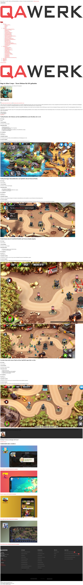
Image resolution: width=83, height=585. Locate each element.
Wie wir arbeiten (7, 24)
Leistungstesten (7, 55)
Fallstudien (4, 59)
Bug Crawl (4, 58)
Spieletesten (6, 30)
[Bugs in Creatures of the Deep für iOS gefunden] (18, 492)
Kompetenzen (5, 46)
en (0, 21)
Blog (5, 27)
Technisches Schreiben (8, 32)
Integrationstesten (7, 52)
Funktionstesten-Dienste (8, 49)
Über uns (4, 23)
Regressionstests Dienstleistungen (10, 39)
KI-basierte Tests (7, 44)
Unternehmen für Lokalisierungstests (10, 43)
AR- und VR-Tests (8, 37)
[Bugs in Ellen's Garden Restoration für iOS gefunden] (18, 467)
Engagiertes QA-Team (24, 564)
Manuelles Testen (7, 47)
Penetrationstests (7, 40)
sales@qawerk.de (2, 560)
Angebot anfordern (3, 62)
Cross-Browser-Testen (8, 53)
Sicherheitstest (7, 51)
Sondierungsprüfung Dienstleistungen (10, 57)
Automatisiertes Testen (41, 553)
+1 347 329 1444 (3, 565)
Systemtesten (7, 54)
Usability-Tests (7, 50)
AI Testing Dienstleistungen (9, 42)
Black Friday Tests (7, 41)
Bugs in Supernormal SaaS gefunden (70, 557)
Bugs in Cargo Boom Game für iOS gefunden (71, 553)
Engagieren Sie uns (3, 441)
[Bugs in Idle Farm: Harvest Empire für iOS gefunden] (18, 517)
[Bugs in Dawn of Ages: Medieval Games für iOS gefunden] (18, 542)
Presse (6, 26)
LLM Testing (7, 45)
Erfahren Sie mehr (36, 1)
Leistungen (4, 28)
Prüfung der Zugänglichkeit (9, 38)
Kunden (6, 25)
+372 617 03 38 (2, 564)
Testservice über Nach (8, 36)
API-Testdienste (7, 48)
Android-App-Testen (8, 33)
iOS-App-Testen (7, 31)
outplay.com (2, 114)
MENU (2, 22)
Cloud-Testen (7, 56)
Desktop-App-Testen (8, 29)
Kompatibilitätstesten (8, 34)
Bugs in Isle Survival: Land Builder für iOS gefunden (72, 555)
